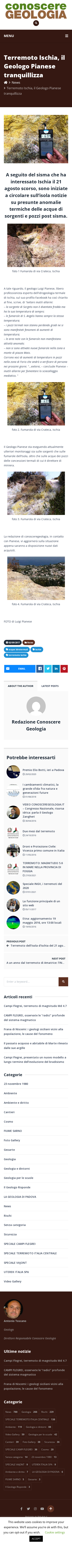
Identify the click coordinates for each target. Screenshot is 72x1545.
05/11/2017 (30, 909)
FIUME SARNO (13, 1131)
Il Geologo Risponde (17, 1187)
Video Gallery (13, 1281)
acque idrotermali (18, 649)
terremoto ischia (17, 655)
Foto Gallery (12, 1140)
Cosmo (8, 1121)
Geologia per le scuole (18, 1178)
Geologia (10, 1159)
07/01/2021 (30, 891)
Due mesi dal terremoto (39, 831)
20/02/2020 (30, 774)
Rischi (8, 1215)
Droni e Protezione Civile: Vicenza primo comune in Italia (44, 848)
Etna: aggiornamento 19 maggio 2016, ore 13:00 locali (42, 920)
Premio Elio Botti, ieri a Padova (43, 770)
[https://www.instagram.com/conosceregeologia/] (35, 1508)
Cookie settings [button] (55, 1532)
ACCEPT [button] (36, 1538)
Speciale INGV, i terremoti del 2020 (42, 886)
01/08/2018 (30, 796)
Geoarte (9, 1150)
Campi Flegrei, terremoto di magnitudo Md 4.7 (35, 1006)
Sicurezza (10, 1234)
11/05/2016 (30, 854)
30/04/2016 (30, 820)
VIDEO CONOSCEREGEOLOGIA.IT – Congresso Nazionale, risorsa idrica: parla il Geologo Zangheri (44, 810)
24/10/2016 (30, 835)
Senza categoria (15, 1225)
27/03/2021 (30, 875)
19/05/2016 (30, 926)
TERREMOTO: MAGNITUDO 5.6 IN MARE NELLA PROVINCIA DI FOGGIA (43, 867)
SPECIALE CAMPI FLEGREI (20, 1244)
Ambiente (10, 1093)
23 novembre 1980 (16, 1084)
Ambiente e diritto (16, 1102)
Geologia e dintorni (17, 1168)
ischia (38, 649)
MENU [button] (9, 36)
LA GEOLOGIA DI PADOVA (20, 1197)
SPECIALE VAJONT (15, 1262)
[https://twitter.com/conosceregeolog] (28, 1508)
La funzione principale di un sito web (41, 903)
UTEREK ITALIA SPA (16, 1272)
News (16, 82)
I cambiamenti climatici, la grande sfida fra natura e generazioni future (41, 788)
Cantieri (9, 1112)
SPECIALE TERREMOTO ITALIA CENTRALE (30, 1253)
